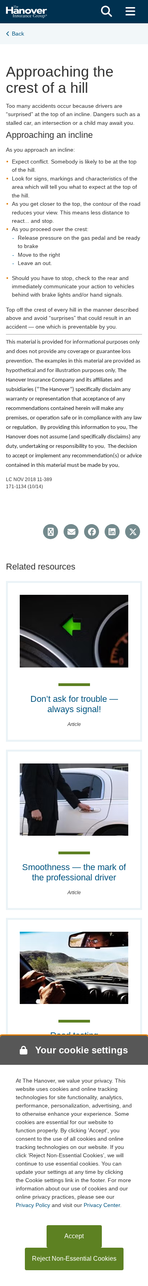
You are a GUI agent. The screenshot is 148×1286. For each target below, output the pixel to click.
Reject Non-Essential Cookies (74, 1258)
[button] (106, 11)
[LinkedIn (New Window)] (112, 531)
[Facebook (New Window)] (91, 531)
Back (18, 33)
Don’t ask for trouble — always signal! (74, 704)
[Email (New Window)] (71, 531)
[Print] (50, 531)
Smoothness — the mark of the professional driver (74, 872)
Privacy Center (102, 1205)
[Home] (26, 11)
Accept (74, 1236)
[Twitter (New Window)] (132, 531)
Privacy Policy (33, 1205)
